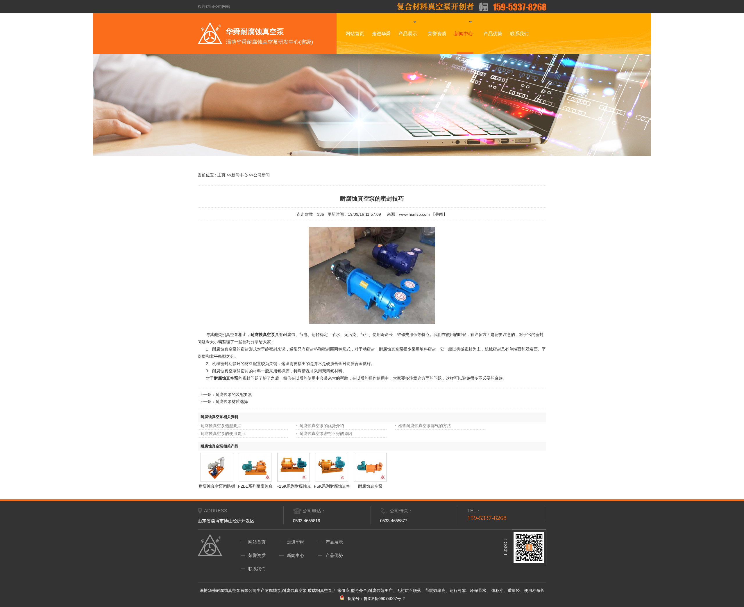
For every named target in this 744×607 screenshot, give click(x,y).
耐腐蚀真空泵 (226, 378)
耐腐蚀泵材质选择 (231, 401)
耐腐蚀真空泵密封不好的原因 (325, 433)
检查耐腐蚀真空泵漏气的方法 (424, 425)
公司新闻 (261, 175)
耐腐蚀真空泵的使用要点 (223, 433)
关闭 (439, 214)
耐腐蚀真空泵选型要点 (221, 425)
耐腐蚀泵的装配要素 (233, 394)
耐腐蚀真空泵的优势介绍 (321, 425)
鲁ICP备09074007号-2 (384, 598)
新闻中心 (239, 175)
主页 (221, 175)
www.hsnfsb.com (414, 214)
